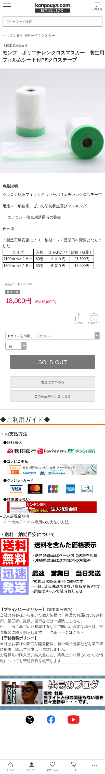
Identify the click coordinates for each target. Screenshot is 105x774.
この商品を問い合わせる (52, 396)
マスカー (48, 35)
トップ (8, 35)
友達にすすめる (52, 382)
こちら (78, 632)
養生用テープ (27, 35)
